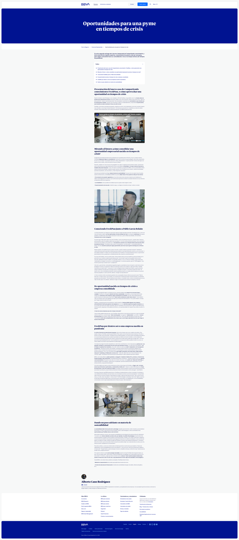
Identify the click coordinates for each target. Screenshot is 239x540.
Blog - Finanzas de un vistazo (146, 506)
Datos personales (99, 528)
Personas (96, 4)
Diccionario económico (145, 509)
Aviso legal (83, 528)
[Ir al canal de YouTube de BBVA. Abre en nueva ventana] (157, 524)
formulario (150, 501)
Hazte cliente (142, 4)
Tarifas (127, 528)
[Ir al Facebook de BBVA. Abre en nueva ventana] (150, 524)
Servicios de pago (119, 528)
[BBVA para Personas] (85, 4)
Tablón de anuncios (85, 531)
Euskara (144, 524)
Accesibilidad (143, 511)
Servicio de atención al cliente (99, 531)
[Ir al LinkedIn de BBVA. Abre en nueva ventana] (154, 524)
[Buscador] (150, 4)
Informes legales (109, 528)
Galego (139, 524)
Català (130, 524)
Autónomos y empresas (105, 4)
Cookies (90, 528)
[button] (132, 4)
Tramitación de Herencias (145, 504)
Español (125, 524)
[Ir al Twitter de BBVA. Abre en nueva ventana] (152, 524)
